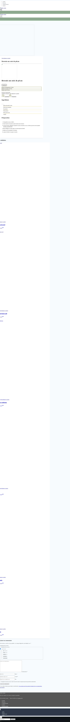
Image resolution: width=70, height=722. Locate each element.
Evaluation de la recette (4, 645)
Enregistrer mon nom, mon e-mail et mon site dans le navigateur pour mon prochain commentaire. (18, 681)
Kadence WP (20, 698)
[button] (2, 104)
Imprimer (4, 85)
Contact (4, 5)
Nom (16, 674)
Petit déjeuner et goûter (6, 58)
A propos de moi (5, 4)
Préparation (14, 96)
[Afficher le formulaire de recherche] (1, 10)
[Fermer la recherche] (1, 717)
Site (15, 679)
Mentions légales (5, 706)
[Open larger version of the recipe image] (9, 78)
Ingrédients (7, 96)
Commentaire (24, 671)
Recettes (4, 2)
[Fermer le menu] (0, 709)
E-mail (16, 676)
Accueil (4, 1)
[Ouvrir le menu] (1, 16)
